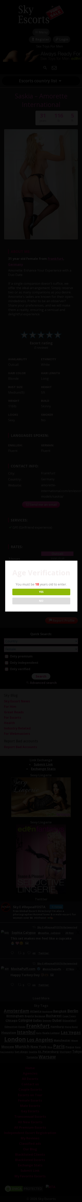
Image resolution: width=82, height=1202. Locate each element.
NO (41, 601)
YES (41, 592)
